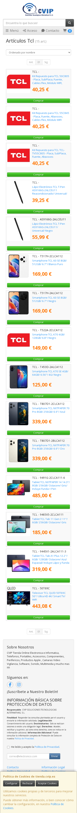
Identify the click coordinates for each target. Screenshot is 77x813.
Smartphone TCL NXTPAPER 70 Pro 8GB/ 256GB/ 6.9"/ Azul (50, 409)
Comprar (38, 100)
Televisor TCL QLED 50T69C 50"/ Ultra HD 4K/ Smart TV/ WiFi (49, 596)
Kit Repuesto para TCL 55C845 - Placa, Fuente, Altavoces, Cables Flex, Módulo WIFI (50, 116)
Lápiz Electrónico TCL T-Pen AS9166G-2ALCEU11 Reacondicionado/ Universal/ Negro (49, 192)
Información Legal (53, 767)
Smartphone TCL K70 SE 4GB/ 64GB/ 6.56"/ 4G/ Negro (50, 373)
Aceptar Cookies (47, 783)
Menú (14, 30)
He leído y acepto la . (35, 747)
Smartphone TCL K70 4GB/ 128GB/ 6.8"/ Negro (48, 336)
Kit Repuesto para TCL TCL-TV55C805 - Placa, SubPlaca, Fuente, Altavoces (49, 153)
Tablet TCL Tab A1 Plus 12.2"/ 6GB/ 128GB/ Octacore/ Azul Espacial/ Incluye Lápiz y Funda (50, 559)
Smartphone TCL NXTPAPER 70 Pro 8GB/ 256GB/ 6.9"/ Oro (50, 446)
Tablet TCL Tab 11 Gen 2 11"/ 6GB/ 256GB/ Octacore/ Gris (50, 520)
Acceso (31, 30)
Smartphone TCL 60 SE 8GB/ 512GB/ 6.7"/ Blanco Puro (49, 262)
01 (39, 62)
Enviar (54, 756)
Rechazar (28, 783)
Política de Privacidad (24, 738)
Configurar (11, 783)
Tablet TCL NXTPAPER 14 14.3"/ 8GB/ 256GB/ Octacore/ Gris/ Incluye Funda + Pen (51, 485)
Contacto (52, 30)
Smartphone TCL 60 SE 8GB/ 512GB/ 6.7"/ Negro (49, 299)
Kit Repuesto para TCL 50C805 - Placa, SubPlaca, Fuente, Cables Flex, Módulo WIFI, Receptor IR (50, 81)
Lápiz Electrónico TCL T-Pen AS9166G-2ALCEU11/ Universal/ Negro (48, 227)
